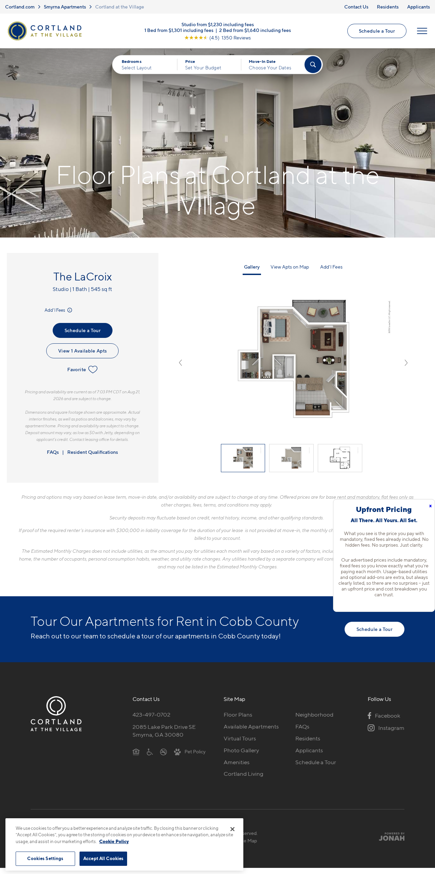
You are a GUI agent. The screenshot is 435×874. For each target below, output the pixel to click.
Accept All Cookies (103, 858)
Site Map (247, 840)
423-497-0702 (151, 714)
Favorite (76, 369)
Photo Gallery (241, 750)
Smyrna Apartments (65, 7)
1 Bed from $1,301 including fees (178, 30)
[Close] (232, 829)
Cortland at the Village (119, 7)
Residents (388, 7)
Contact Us (356, 7)
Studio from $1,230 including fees (217, 24)
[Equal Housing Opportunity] (136, 751)
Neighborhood (314, 714)
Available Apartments (251, 726)
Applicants (418, 7)
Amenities (236, 762)
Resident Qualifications (92, 452)
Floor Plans (238, 714)
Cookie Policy (114, 841)
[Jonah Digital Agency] (388, 837)
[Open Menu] (422, 31)
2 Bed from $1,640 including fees (255, 30)
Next (406, 363)
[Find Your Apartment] (312, 64)
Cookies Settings (45, 858)
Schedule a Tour (377, 31)
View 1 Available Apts (82, 351)
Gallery (252, 267)
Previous (180, 363)
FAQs (53, 452)
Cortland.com (20, 7)
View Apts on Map (290, 267)
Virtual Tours (240, 738)
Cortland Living (243, 773)
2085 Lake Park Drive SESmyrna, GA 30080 (164, 730)
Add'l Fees (55, 310)
